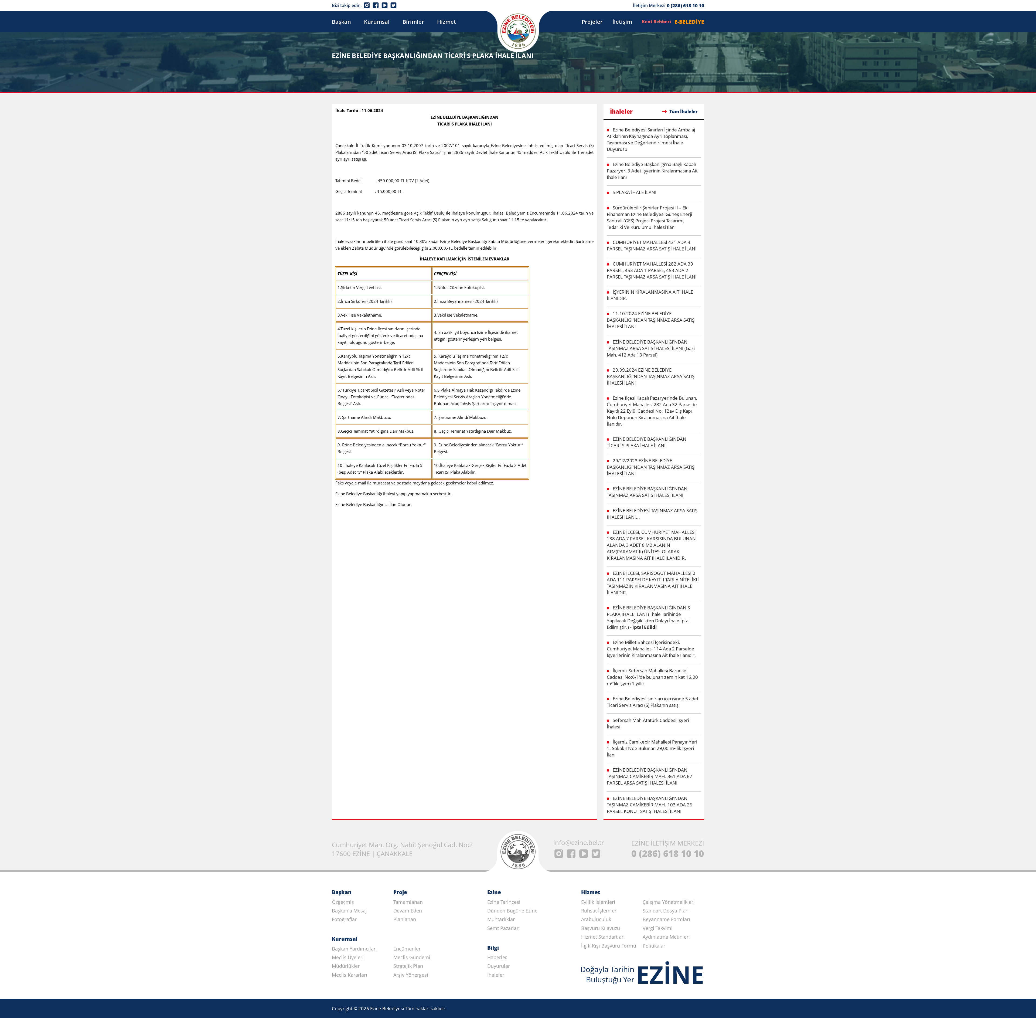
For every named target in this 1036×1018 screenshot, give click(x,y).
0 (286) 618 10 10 (685, 5)
